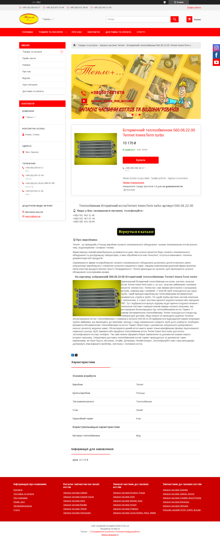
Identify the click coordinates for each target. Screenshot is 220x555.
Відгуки (26, 78)
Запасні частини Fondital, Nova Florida (182, 498)
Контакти (94, 32)
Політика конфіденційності (128, 532)
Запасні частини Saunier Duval (78, 497)
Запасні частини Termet (112, 45)
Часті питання (29, 84)
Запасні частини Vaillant (75, 493)
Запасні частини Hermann (175, 506)
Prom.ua (125, 526)
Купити (140, 160)
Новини (26, 65)
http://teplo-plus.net (34, 211)
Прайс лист (19, 502)
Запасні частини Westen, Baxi (127, 501)
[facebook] (72, 355)
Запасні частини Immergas (176, 502)
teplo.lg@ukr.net (32, 216)
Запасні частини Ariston (125, 505)
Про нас (77, 32)
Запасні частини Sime (74, 501)
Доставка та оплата (118, 32)
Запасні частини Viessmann (77, 513)
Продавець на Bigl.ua (110, 529)
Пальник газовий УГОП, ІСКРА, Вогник (182, 510)
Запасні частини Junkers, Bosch (178, 494)
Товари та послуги (51, 32)
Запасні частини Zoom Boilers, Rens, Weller (134, 513)
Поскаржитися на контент (102, 532)
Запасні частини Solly (124, 497)
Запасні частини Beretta (75, 505)
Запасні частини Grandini (175, 490)
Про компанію (21, 498)
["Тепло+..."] (28, 23)
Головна (27, 32)
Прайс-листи (29, 58)
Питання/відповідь (23, 506)
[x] (76, 355)
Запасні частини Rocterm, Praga (129, 493)
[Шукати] (175, 19)
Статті (141, 32)
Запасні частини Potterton (125, 509)
